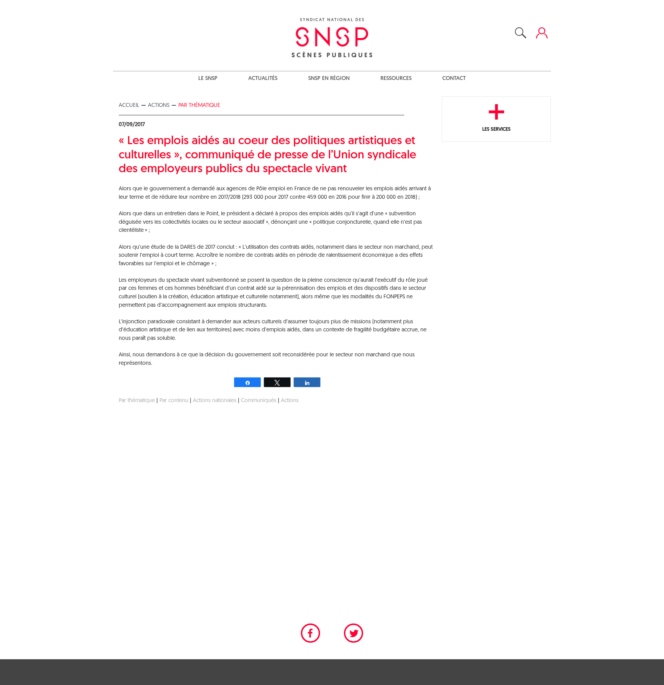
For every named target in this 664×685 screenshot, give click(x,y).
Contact (454, 78)
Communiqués (258, 401)
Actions (158, 105)
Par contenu (173, 401)
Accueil (129, 105)
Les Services (496, 129)
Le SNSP (207, 78)
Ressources (396, 78)
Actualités (262, 78)
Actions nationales (214, 401)
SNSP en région (329, 78)
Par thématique (199, 105)
